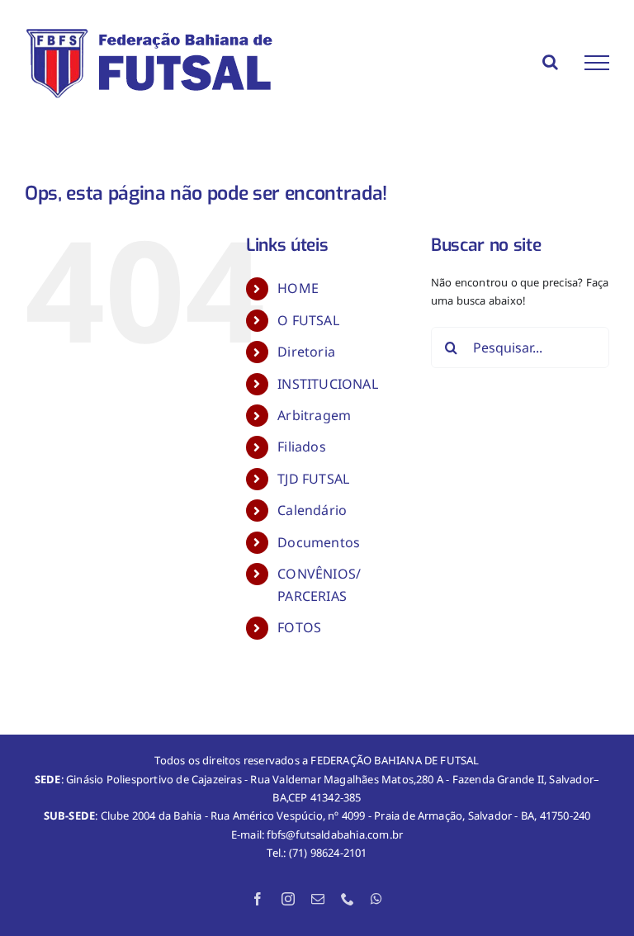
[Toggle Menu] (596, 62)
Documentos (318, 542)
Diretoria (306, 352)
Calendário (312, 510)
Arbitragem (314, 415)
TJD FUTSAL (313, 479)
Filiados (301, 446)
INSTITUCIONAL (327, 384)
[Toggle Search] (550, 62)
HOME (298, 288)
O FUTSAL (308, 320)
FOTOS (299, 627)
